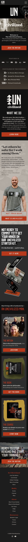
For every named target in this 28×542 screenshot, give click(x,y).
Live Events (14, 477)
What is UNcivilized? (14, 218)
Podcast (14, 493)
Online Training (14, 480)
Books (14, 491)
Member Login (14, 517)
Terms (14, 519)
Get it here (14, 253)
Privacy (14, 522)
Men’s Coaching (14, 482)
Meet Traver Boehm (14, 213)
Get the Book (14, 392)
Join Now (14, 350)
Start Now (14, 434)
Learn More (14, 134)
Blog (14, 495)
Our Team (14, 506)
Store (14, 484)
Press (14, 511)
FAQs (14, 508)
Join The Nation (14, 48)
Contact (14, 524)
